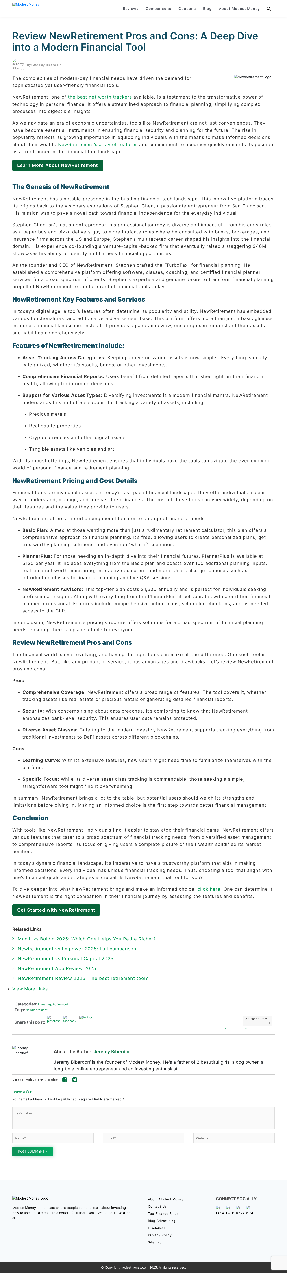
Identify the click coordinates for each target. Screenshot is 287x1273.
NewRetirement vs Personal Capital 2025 (65, 958)
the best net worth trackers (100, 97)
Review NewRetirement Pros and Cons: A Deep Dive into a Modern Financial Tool (135, 41)
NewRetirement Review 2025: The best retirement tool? (83, 978)
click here (209, 889)
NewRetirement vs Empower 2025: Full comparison (77, 948)
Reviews (131, 8)
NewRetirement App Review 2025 (57, 968)
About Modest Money (239, 8)
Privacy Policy (160, 1235)
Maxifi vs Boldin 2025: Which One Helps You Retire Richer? (87, 939)
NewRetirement (37, 1010)
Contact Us (157, 1206)
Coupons (187, 8)
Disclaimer (156, 1228)
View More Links (30, 989)
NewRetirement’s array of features (98, 144)
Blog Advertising (162, 1221)
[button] (269, 8)
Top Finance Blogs (163, 1213)
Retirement (59, 1004)
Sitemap (155, 1242)
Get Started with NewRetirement (56, 910)
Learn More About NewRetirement (57, 165)
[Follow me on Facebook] (64, 1080)
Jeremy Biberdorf (113, 1051)
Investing (44, 1004)
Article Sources (256, 1019)
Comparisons (158, 8)
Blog (207, 8)
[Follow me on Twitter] (74, 1080)
